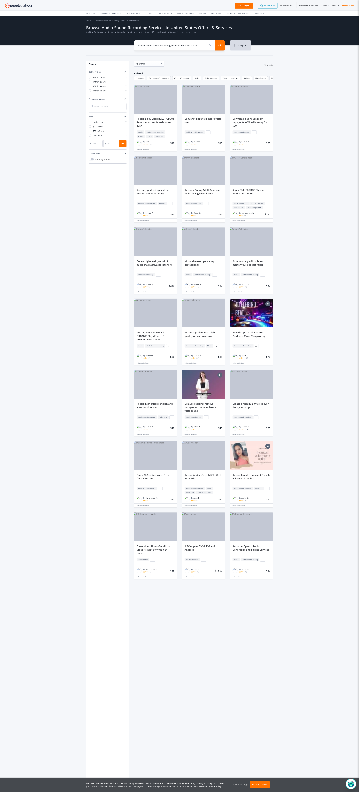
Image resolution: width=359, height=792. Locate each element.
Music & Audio (216, 13)
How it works (287, 5)
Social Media (259, 13)
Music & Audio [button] (260, 78)
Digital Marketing (165, 13)
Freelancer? (348, 5)
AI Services (90, 13)
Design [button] (197, 78)
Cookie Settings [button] (240, 784)
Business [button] (247, 78)
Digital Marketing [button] (211, 78)
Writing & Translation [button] (181, 78)
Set (122, 143)
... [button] (208, 132)
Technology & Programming (110, 13)
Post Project (244, 5)
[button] (268, 6)
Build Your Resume (308, 5)
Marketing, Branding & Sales (238, 13)
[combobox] (172, 45)
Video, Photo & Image (185, 13)
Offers (88, 20)
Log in (326, 5)
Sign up (335, 5)
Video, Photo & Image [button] (230, 78)
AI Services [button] (139, 78)
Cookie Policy (215, 786)
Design (150, 13)
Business (202, 13)
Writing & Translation (134, 13)
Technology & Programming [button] (159, 78)
